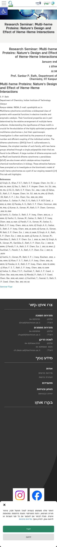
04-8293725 (34, 319)
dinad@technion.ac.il (29, 322)
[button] (4, 11)
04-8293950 (34, 331)
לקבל (28, 529)
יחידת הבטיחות (45, 393)
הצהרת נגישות (46, 377)
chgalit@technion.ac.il (29, 334)
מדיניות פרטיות (25, 519)
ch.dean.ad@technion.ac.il (27, 350)
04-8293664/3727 (32, 343)
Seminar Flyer (6, 286)
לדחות (28, 537)
